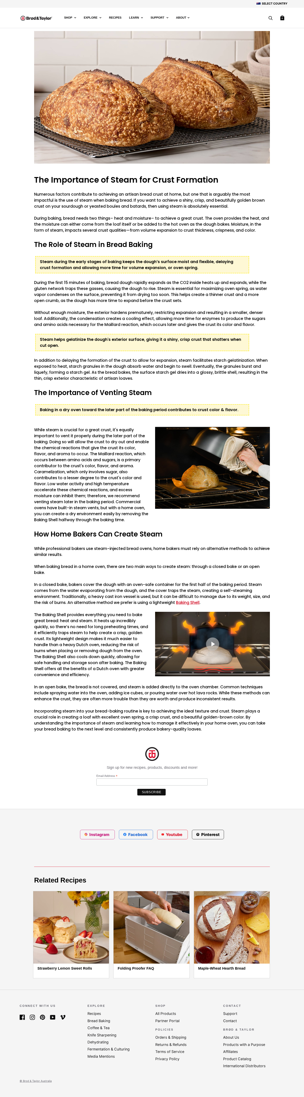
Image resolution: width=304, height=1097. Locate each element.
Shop (68, 17)
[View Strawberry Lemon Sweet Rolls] (71, 927)
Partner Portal (167, 1021)
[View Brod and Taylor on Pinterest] (42, 1017)
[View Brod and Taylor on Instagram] (32, 1017)
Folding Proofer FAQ (136, 968)
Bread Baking (98, 1021)
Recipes (115, 17)
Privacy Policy (167, 1059)
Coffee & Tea (98, 1028)
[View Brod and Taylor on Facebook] (22, 1017)
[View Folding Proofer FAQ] (151, 927)
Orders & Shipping (170, 1037)
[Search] (270, 18)
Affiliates (230, 1051)
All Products (165, 1013)
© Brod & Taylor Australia (36, 1081)
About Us (231, 1037)
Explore (91, 17)
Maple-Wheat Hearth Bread (221, 968)
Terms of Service (169, 1051)
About (181, 17)
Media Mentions (101, 1056)
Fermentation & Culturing (108, 1049)
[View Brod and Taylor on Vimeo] (62, 1017)
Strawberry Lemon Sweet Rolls (64, 968)
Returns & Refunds (171, 1044)
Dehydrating (98, 1042)
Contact (230, 1021)
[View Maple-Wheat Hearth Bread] (232, 927)
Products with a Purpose (244, 1044)
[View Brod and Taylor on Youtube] (52, 1017)
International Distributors (244, 1066)
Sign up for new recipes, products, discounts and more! (152, 767)
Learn (134, 17)
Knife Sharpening (101, 1035)
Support (158, 17)
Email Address (106, 776)
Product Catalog (237, 1059)
